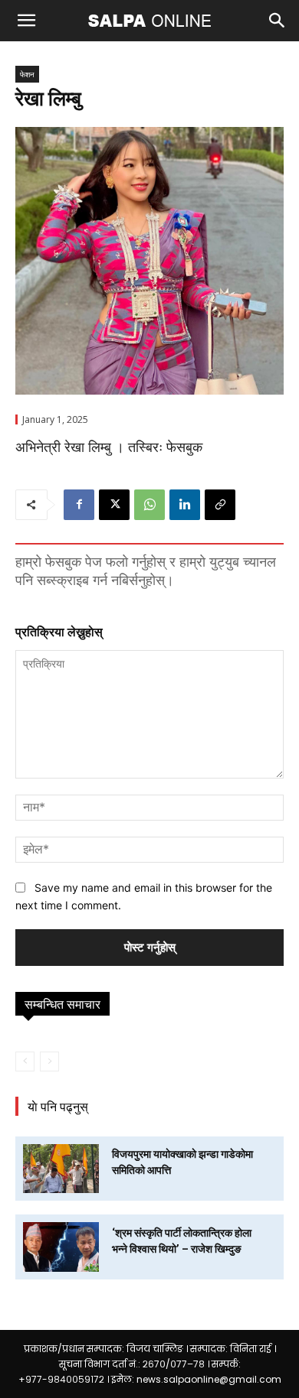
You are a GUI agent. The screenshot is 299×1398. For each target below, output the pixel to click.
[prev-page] (24, 1061)
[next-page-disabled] (49, 1061)
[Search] (277, 20)
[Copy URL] (220, 504)
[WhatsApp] (149, 504)
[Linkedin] (184, 504)
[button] (26, 20)
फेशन (27, 74)
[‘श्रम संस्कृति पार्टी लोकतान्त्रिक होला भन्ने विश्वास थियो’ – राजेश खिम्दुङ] (61, 1246)
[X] (114, 504)
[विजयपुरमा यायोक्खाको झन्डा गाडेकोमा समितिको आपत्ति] (61, 1168)
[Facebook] (79, 504)
